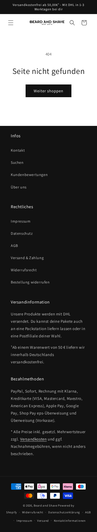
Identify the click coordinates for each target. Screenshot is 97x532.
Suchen (17, 162)
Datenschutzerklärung (64, 512)
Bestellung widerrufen (30, 282)
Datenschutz (22, 233)
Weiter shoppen (48, 90)
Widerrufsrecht (24, 269)
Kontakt (18, 150)
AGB (14, 245)
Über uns (19, 187)
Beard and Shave (45, 505)
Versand (43, 521)
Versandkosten (33, 439)
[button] (11, 23)
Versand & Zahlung (27, 257)
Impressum (20, 221)
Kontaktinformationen (70, 521)
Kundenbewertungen (29, 174)
